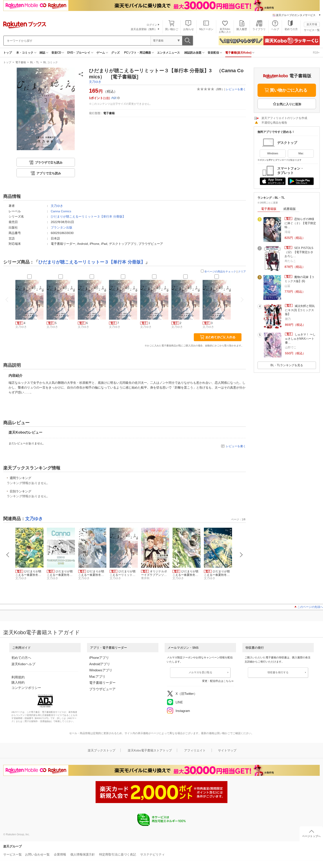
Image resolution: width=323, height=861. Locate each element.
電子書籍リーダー (102, 682)
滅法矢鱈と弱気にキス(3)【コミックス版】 (300, 310)
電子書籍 (20, 62)
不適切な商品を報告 (274, 122)
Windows (272, 153)
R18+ (316, 52)
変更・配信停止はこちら (216, 681)
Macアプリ (97, 676)
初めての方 (291, 29)
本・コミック (24, 52)
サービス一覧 (312, 30)
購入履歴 (241, 29)
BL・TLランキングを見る (286, 365)
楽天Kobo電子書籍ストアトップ (150, 750)
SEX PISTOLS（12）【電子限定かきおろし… (299, 252)
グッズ (115, 52)
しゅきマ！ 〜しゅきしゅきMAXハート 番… (300, 338)
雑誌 (42, 52)
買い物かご (171, 29)
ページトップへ (311, 836)
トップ (7, 52)
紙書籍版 (289, 209)
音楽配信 (213, 52)
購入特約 (18, 682)
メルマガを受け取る (200, 672)
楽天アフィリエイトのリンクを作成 (284, 118)
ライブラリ (259, 29)
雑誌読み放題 (192, 52)
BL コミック (50, 62)
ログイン (152, 24)
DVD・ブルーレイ (78, 52)
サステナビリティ (152, 854)
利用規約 (18, 677)
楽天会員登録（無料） (144, 29)
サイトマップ (227, 750)
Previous (8, 555)
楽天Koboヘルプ (23, 664)
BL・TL (34, 62)
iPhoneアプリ (99, 657)
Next (241, 555)
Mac (300, 153)
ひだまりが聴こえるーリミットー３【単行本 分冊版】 (88, 216)
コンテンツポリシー (26, 688)
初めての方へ (21, 657)
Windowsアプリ (100, 670)
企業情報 (60, 854)
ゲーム (100, 52)
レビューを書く (236, 89)
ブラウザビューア (102, 689)
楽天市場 (312, 24)
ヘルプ (275, 29)
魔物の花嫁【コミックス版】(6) (299, 279)
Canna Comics (61, 211)
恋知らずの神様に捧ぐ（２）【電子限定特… (300, 223)
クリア (242, 271)
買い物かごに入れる (288, 90)
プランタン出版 (61, 227)
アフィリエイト (195, 750)
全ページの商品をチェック (220, 271)
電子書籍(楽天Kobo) (238, 52)
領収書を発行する (278, 672)
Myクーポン (206, 29)
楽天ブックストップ (101, 750)
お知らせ (188, 29)
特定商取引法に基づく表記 (117, 854)
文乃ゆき (95, 81)
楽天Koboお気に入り (225, 30)
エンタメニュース (168, 52)
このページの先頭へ (310, 607)
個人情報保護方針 (82, 854)
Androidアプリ (99, 664)
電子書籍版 (268, 209)
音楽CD (56, 52)
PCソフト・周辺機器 (137, 52)
